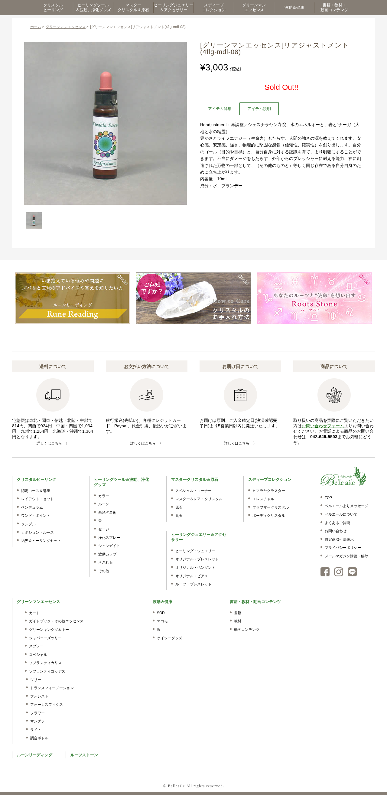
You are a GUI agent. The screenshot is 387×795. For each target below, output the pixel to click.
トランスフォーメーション (52, 688)
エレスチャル (263, 499)
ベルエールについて (341, 514)
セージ (103, 529)
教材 (237, 621)
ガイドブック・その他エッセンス (56, 621)
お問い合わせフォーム (323, 425)
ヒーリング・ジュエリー (195, 551)
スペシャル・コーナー (193, 491)
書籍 (237, 613)
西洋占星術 (107, 512)
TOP (328, 498)
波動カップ (107, 554)
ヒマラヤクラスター (268, 491)
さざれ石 (105, 562)
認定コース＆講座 (35, 491)
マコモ (162, 621)
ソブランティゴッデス (47, 671)
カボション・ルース (37, 532)
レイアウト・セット (37, 499)
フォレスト (39, 696)
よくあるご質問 (337, 523)
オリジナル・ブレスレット (197, 559)
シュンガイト (109, 546)
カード (34, 613)
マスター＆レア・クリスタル (199, 499)
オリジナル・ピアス (191, 576)
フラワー (37, 713)
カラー (103, 496)
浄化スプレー (109, 538)
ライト (35, 730)
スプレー (36, 646)
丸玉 (179, 515)
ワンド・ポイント (35, 515)
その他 (103, 571)
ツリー (35, 680)
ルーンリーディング (34, 755)
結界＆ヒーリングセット (41, 541)
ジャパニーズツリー (45, 638)
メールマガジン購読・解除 (346, 556)
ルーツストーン (84, 755)
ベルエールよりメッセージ (346, 506)
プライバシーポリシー (343, 548)
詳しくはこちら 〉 (53, 443)
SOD (161, 613)
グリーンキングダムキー (49, 629)
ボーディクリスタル (268, 515)
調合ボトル (39, 738)
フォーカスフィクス (46, 704)
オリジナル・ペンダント (195, 567)
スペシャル (38, 655)
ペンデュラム (32, 507)
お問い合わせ (335, 531)
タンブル (28, 524)
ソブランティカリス (45, 663)
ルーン (103, 504)
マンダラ (37, 721)
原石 (179, 507)
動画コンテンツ (246, 629)
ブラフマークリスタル (270, 507)
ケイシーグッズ (169, 638)
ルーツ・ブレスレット (193, 584)
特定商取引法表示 (339, 539)
